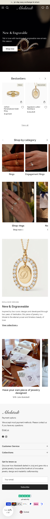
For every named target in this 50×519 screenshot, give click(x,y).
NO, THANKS (37, 271)
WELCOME (37, 266)
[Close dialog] (48, 243)
